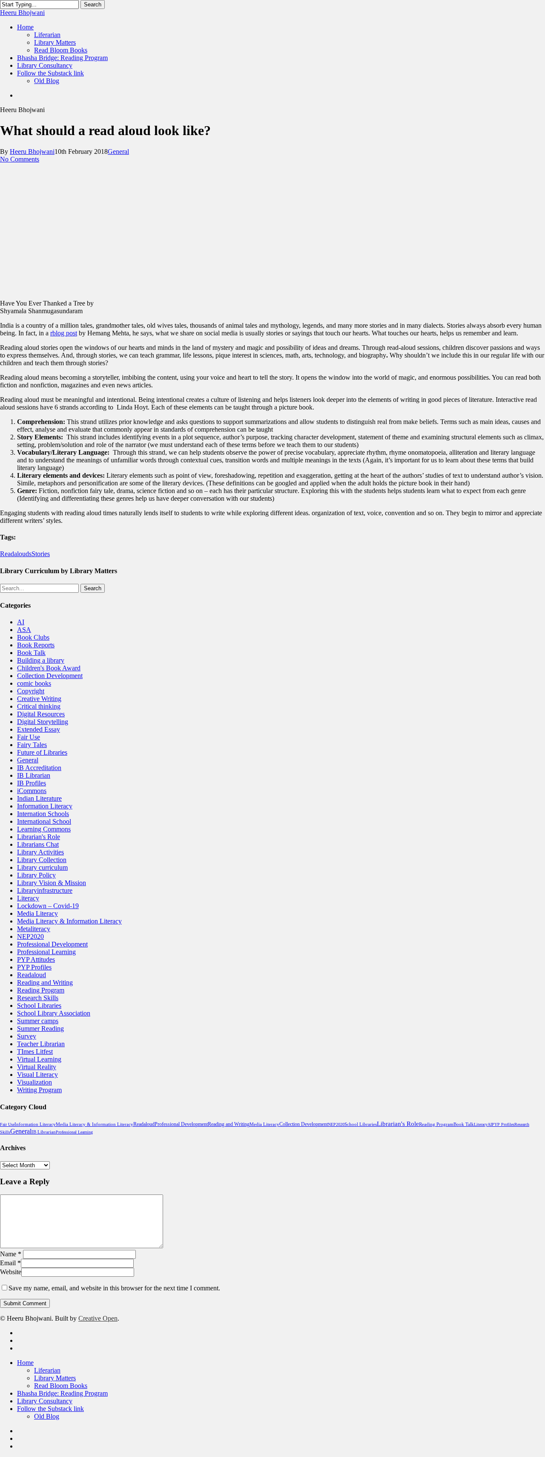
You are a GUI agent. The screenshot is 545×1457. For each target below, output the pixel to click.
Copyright (30, 691)
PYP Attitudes (36, 959)
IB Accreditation (39, 767)
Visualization (34, 1082)
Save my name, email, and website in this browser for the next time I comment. (114, 1288)
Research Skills (37, 997)
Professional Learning (46, 951)
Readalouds (16, 553)
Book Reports (35, 645)
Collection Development (50, 675)
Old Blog (46, 1416)
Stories (41, 553)
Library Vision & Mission (51, 882)
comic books (34, 683)
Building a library (40, 660)
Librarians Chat (38, 844)
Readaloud (31, 974)
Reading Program (40, 990)
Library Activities (40, 852)
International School (44, 821)
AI (20, 622)
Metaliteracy (33, 928)
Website (10, 1271)
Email (10, 1263)
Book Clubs (33, 637)
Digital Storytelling (42, 721)
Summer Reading (40, 1028)
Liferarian (47, 1370)
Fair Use (28, 737)
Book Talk (31, 652)
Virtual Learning (39, 1059)
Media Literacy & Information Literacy (69, 921)
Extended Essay (38, 729)
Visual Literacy (37, 1074)
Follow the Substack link (50, 1408)
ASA (24, 629)
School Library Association (53, 1013)
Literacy (28, 898)
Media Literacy (37, 913)
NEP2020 (30, 936)
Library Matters (55, 1378)
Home (25, 1362)
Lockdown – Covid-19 (48, 905)
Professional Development (52, 944)
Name (10, 1254)
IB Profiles (31, 783)
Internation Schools (43, 813)
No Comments (19, 159)
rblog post (63, 333)
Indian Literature (39, 798)
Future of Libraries (42, 752)
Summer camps (37, 1020)
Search (92, 4)
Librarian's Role (38, 836)
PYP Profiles (34, 967)
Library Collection (41, 859)
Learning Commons (44, 829)
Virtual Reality (36, 1066)
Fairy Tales (32, 744)
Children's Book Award (48, 668)
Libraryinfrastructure (44, 890)
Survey (26, 1036)
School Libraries (39, 1005)
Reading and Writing (45, 982)
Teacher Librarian (41, 1043)
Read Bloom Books (60, 1385)
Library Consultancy (44, 1401)
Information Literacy (44, 806)
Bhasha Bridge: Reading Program (62, 1393)
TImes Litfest (35, 1051)
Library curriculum (42, 867)
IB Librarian (33, 775)
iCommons (31, 790)
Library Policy (36, 875)
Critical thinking (38, 706)
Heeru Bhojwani (22, 12)
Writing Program (39, 1089)
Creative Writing (39, 698)
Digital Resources (41, 714)
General (118, 151)
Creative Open (98, 1318)
